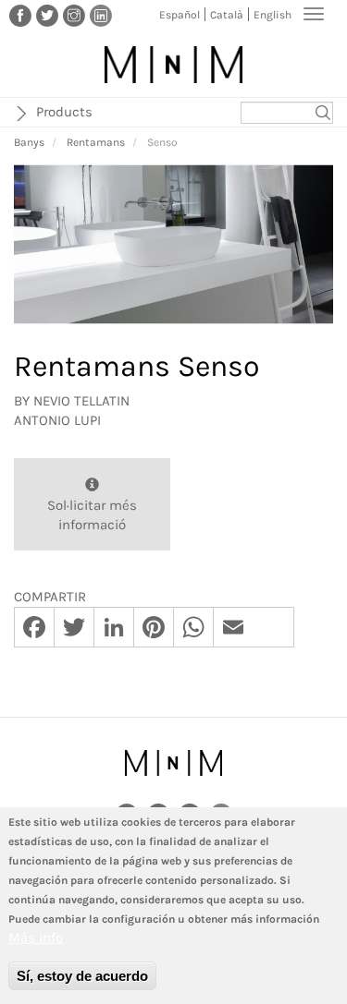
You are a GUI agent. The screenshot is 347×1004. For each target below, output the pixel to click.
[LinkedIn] (101, 14)
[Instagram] (74, 14)
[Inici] (173, 64)
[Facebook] (20, 14)
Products (64, 111)
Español (179, 14)
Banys (29, 142)
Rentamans (96, 142)
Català (226, 14)
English (272, 14)
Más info (35, 937)
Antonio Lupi (57, 420)
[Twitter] (47, 14)
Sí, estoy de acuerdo (82, 976)
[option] (173, 244)
